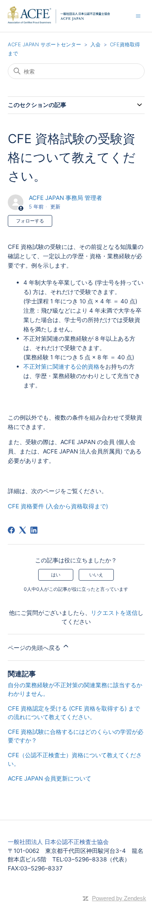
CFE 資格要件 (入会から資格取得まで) (58, 506)
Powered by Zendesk (119, 898)
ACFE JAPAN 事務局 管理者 (65, 197)
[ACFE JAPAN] (72, 16)
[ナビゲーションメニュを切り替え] (138, 15)
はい (55, 575)
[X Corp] (22, 530)
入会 (95, 44)
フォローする (30, 221)
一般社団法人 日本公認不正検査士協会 (58, 841)
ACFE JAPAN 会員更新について (49, 778)
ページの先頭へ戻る (35, 647)
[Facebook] (11, 530)
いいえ (96, 575)
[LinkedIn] (33, 530)
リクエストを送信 (114, 612)
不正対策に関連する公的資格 (61, 366)
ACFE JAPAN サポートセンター (44, 44)
